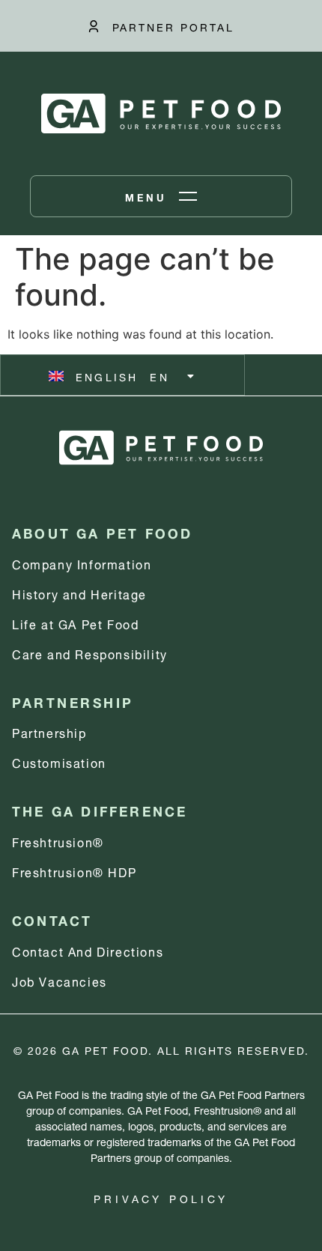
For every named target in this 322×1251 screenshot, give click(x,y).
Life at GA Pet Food (75, 622)
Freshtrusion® (58, 840)
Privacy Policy (161, 1197)
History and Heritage (79, 593)
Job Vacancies (59, 980)
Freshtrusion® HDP (74, 870)
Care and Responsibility (90, 652)
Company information (81, 563)
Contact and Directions (87, 950)
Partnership (49, 731)
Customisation (59, 761)
